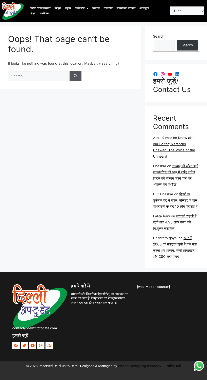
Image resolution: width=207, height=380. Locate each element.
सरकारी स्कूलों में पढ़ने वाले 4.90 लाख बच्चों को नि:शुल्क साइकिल (174, 222)
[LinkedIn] (177, 74)
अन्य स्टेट (80, 8)
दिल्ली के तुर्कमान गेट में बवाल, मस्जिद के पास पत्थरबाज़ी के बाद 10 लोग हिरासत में (175, 200)
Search (158, 36)
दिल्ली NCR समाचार (40, 8)
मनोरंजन (44, 13)
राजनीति (108, 8)
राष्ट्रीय (68, 8)
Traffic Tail (173, 366)
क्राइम (58, 8)
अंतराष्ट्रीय (144, 8)
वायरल (96, 8)
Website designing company (139, 366)
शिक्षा (33, 13)
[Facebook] (155, 74)
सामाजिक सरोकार (126, 8)
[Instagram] (162, 74)
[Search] (75, 76)
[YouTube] (170, 74)
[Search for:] (39, 76)
